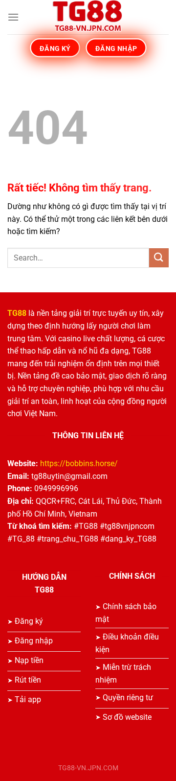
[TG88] (88, 17)
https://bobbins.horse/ (79, 463)
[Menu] (13, 17)
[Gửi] (159, 257)
